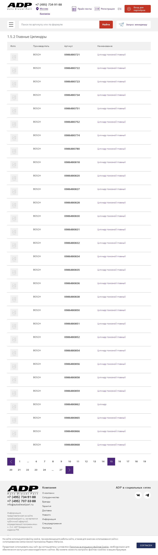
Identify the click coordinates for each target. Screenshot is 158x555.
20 (11, 469)
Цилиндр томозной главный (111, 54)
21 (19, 469)
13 (94, 461)
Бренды (46, 501)
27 (61, 469)
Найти (106, 24)
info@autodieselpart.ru (20, 504)
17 (128, 461)
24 (44, 469)
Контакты (45, 13)
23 (36, 469)
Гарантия (46, 506)
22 (27, 469)
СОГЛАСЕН (146, 545)
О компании (48, 493)
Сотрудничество (50, 497)
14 (103, 461)
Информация (49, 519)
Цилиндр (101, 404)
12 (86, 461)
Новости (46, 514)
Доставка (47, 510)
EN (119, 9)
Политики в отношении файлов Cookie (89, 546)
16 (119, 461)
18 (136, 461)
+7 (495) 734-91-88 (48, 4)
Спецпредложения (52, 523)
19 (144, 461)
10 (69, 461)
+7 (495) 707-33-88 (21, 501)
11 (78, 461)
